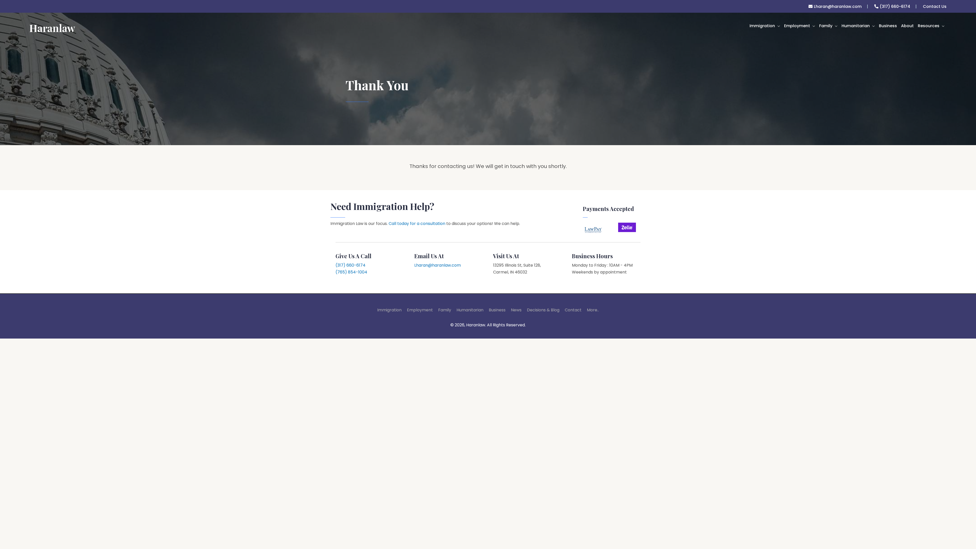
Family (444, 310)
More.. (593, 310)
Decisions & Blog (543, 310)
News (516, 310)
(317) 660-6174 (895, 6)
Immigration (389, 310)
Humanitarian (469, 310)
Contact (573, 310)
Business (497, 310)
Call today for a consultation (417, 223)
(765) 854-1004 (351, 272)
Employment (420, 310)
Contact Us (935, 6)
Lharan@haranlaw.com (838, 6)
